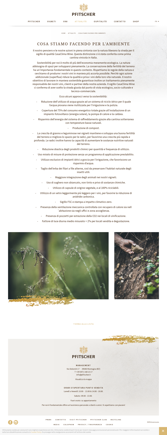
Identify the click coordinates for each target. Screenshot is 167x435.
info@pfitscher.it (83, 374)
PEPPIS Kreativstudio (153, 422)
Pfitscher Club (98, 420)
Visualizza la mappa (83, 379)
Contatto (120, 21)
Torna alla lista (83, 324)
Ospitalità (100, 21)
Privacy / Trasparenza (90, 425)
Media (57, 425)
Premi (49, 420)
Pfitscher (34, 21)
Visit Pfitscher (78, 420)
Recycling (116, 420)
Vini (65, 21)
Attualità (81, 21)
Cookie (109, 425)
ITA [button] (156, 21)
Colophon (68, 425)
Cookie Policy (36, 432)
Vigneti (51, 21)
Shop (136, 21)
